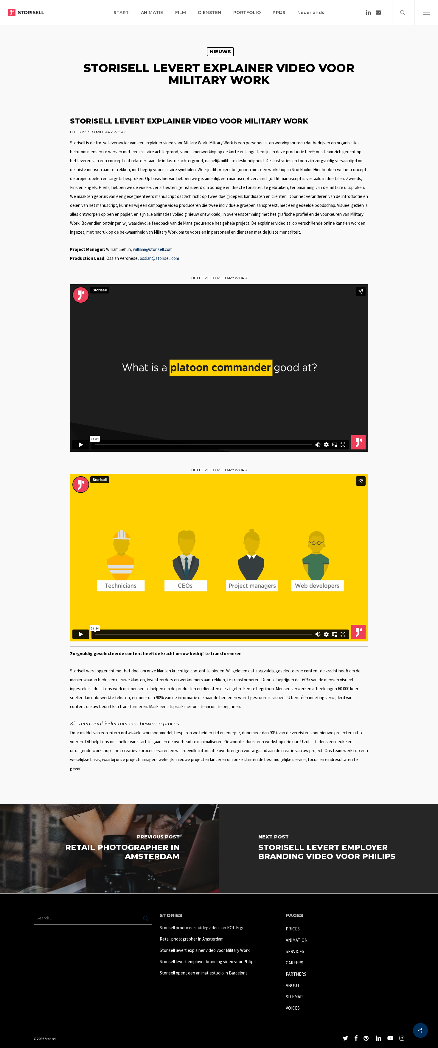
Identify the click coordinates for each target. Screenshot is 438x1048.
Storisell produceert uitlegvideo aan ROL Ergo (202, 927)
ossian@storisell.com (159, 258)
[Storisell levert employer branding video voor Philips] (328, 848)
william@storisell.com (153, 249)
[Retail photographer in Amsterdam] (109, 848)
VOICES (293, 1008)
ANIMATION (296, 940)
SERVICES (295, 951)
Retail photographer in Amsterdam (191, 939)
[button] (426, 12)
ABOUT (293, 985)
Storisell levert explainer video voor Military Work (205, 950)
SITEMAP (294, 996)
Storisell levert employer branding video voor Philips (208, 961)
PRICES (293, 929)
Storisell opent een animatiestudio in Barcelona (204, 973)
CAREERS (294, 963)
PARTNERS (296, 974)
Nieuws (220, 51)
